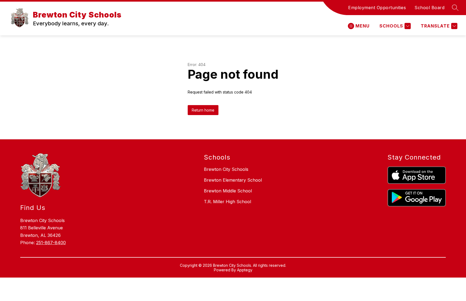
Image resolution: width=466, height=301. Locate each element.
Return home (203, 110)
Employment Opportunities (377, 7)
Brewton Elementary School (233, 180)
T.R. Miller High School (227, 201)
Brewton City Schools (226, 169)
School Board (429, 7)
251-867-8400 (51, 242)
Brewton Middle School (228, 190)
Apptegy (244, 270)
